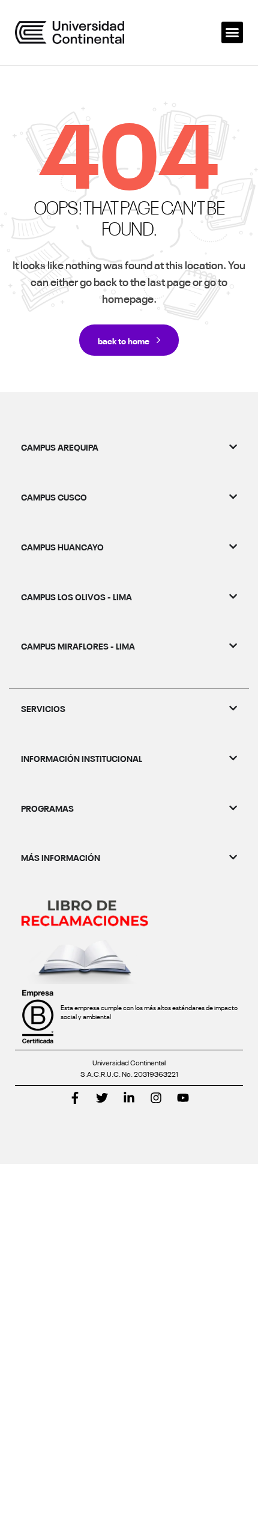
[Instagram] (156, 1098)
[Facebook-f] (75, 1098)
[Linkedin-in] (129, 1098)
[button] (232, 32)
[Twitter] (102, 1098)
